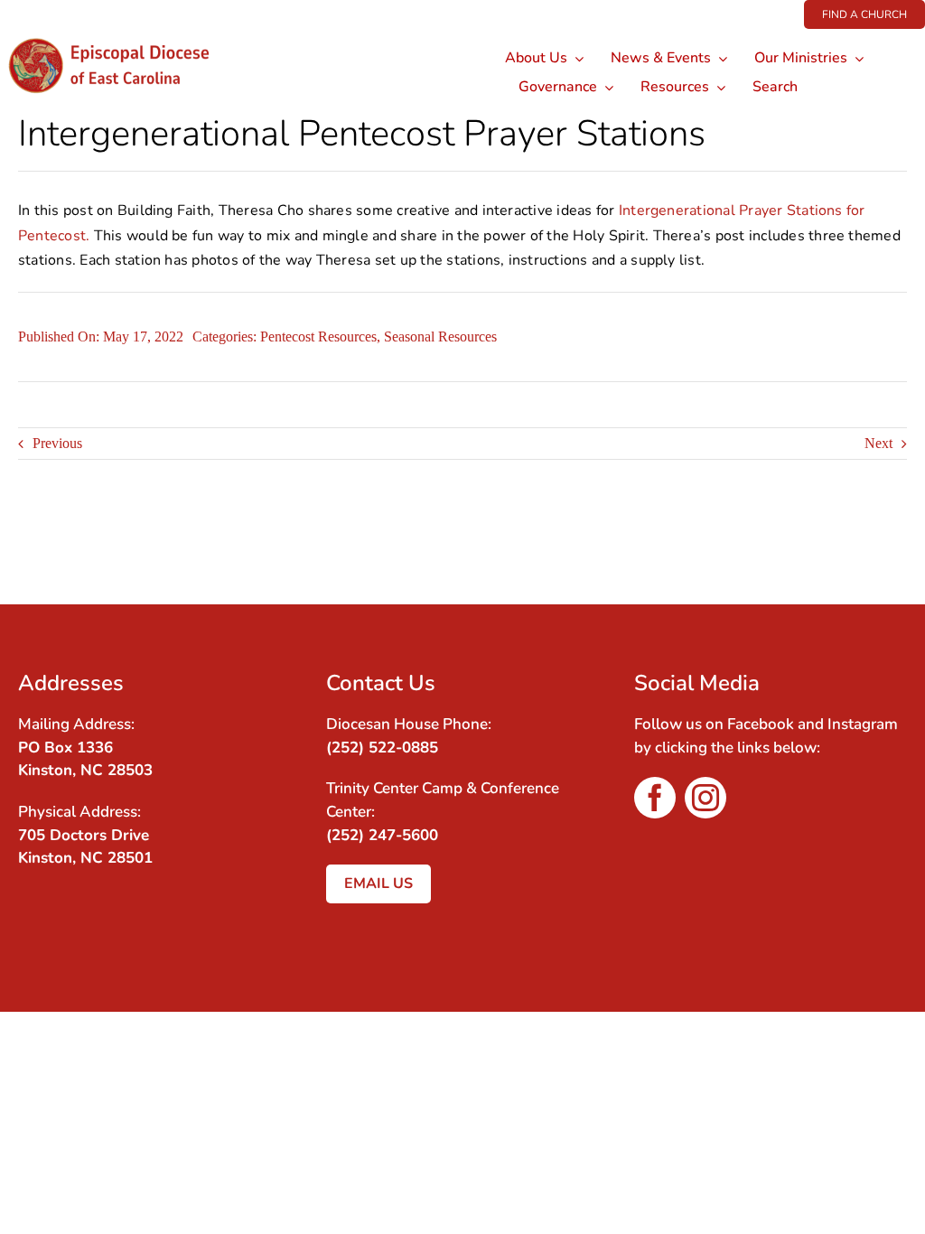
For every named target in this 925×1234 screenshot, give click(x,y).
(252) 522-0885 (382, 747)
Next (878, 443)
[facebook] (655, 797)
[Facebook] (858, 545)
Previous (57, 443)
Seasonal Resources (440, 336)
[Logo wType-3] (120, 35)
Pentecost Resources (318, 336)
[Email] (890, 545)
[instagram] (705, 797)
